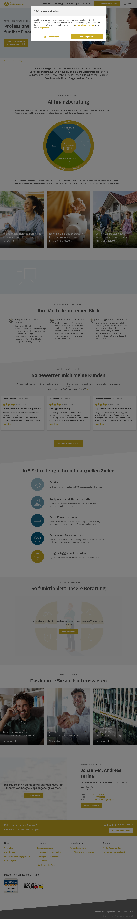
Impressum (44, 28)
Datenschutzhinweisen (84, 25)
